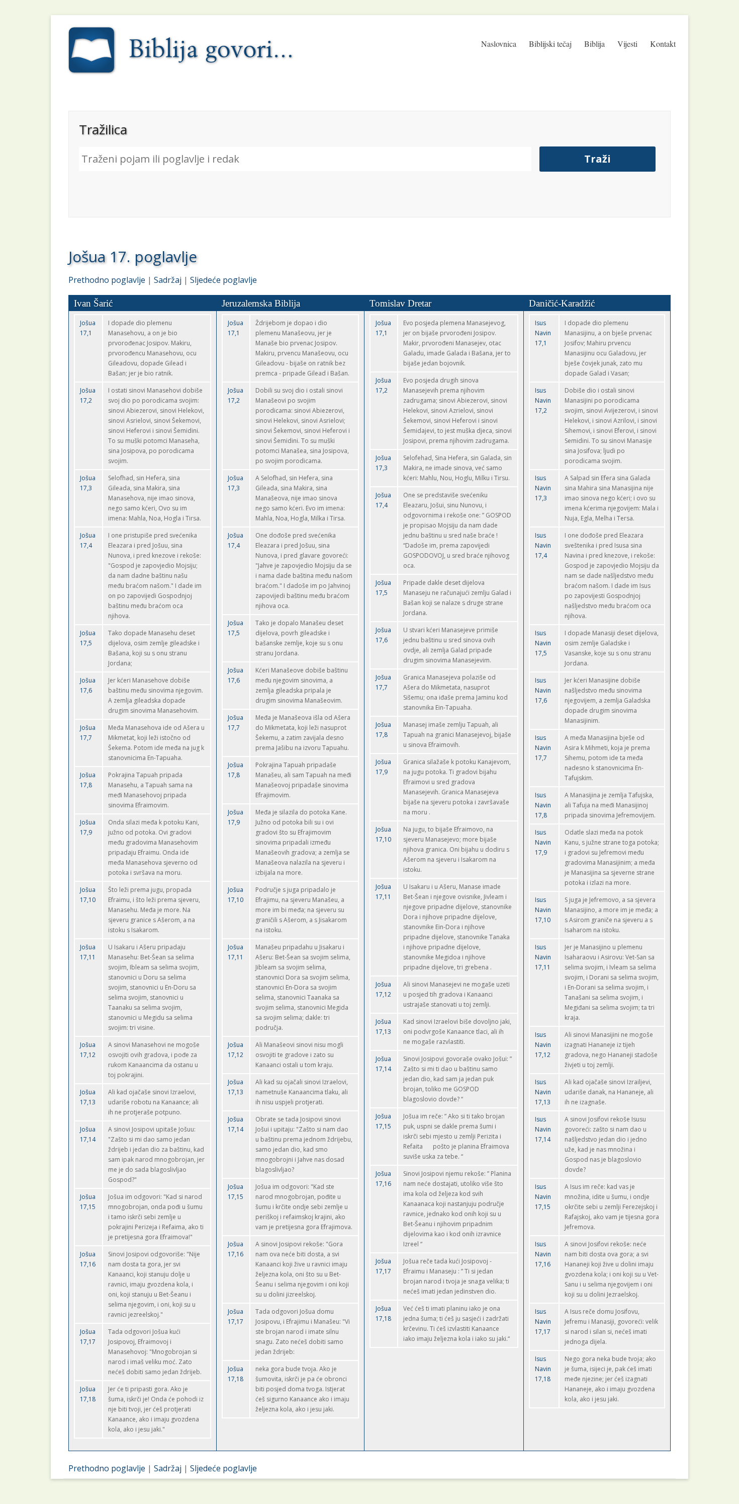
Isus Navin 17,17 (543, 1321)
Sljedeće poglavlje (223, 279)
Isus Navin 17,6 (543, 690)
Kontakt (663, 43)
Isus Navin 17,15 (543, 1196)
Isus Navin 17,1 (543, 333)
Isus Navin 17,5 (543, 643)
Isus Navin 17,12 (543, 1044)
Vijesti (627, 43)
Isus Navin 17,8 (543, 805)
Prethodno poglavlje (106, 279)
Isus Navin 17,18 (543, 1369)
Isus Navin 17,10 (543, 909)
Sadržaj (167, 279)
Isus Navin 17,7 (543, 747)
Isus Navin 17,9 (543, 842)
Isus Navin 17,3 (543, 488)
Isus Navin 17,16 (543, 1254)
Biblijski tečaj (550, 43)
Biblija (594, 43)
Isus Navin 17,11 (543, 957)
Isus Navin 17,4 (543, 545)
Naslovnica (498, 43)
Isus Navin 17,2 (543, 400)
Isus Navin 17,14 (543, 1129)
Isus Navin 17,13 (543, 1092)
